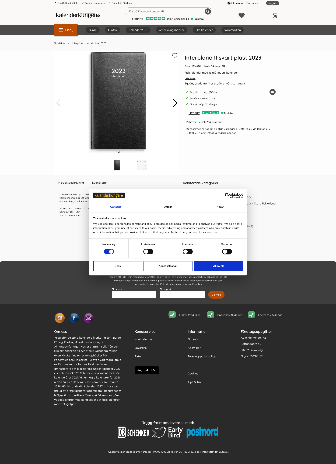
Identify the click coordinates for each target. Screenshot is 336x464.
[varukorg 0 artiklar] (275, 15)
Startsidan (60, 43)
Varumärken (232, 30)
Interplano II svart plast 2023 (88, 43)
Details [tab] (168, 207)
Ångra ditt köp (146, 370)
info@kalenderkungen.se (221, 132)
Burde (93, 30)
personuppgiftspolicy (190, 284)
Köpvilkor (194, 347)
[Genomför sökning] (208, 11)
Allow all (218, 266)
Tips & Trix (194, 382)
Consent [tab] (115, 207)
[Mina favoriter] (242, 15)
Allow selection (168, 266)
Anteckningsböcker (171, 30)
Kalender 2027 (138, 30)
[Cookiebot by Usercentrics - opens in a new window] (227, 195)
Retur (138, 356)
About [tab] (220, 207)
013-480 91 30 (186, 451)
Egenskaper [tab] (100, 182)
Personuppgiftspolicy (202, 356)
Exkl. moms (252, 3)
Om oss (193, 339)
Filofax (112, 30)
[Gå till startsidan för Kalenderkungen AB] (78, 15)
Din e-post (165, 289)
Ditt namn (117, 289)
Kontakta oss (143, 339)
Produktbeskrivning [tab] (71, 182)
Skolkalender (204, 30)
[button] (175, 103)
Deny (118, 266)
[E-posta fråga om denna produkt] (273, 92)
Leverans (141, 347)
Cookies (193, 373)
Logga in (272, 3)
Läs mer (190, 78)
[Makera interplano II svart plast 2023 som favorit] (174, 56)
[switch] (148, 251)
